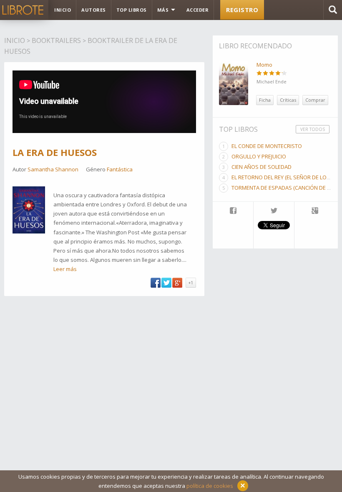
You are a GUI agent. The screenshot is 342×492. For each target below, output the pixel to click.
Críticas (288, 100)
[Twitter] (274, 211)
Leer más (65, 269)
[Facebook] (233, 211)
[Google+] (314, 211)
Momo (264, 64)
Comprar (315, 100)
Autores (93, 10)
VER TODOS (312, 129)
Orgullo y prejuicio (258, 156)
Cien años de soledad (261, 167)
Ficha (265, 100)
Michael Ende (271, 81)
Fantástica (120, 169)
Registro (242, 9)
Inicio (62, 10)
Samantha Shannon (53, 169)
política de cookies (209, 485)
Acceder (197, 10)
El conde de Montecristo (266, 146)
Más (163, 10)
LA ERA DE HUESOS (55, 152)
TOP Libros (131, 10)
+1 (191, 283)
